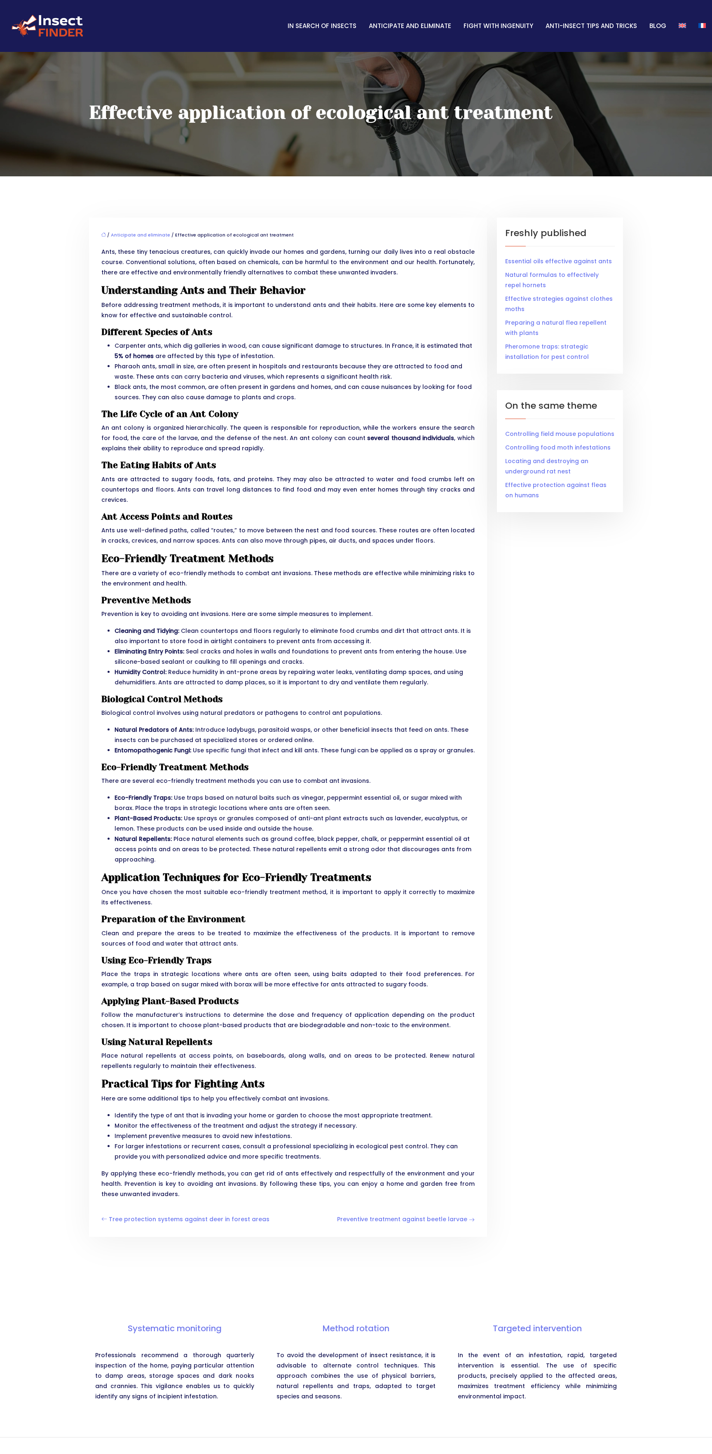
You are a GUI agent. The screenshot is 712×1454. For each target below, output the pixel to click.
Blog (657, 25)
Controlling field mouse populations (559, 434)
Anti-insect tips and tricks (591, 25)
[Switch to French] (699, 26)
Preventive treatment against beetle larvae (402, 1219)
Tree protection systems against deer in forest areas (189, 1219)
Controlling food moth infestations (558, 447)
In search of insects (322, 25)
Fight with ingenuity (498, 25)
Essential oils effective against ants (558, 261)
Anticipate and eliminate (410, 25)
